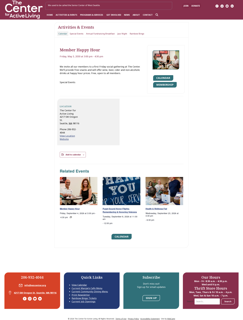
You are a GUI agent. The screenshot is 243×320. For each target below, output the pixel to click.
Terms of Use (120, 318)
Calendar (62, 33)
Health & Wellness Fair (156, 208)
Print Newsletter (81, 294)
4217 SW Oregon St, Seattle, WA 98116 (35, 292)
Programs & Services (92, 14)
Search (190, 301)
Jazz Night (122, 33)
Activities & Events (66, 14)
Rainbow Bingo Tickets (84, 298)
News (127, 14)
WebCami (171, 318)
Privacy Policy (133, 318)
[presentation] (78, 191)
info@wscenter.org (35, 285)
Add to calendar (73, 154)
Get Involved (113, 14)
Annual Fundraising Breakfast (100, 33)
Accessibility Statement (150, 318)
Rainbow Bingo (137, 33)
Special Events (76, 33)
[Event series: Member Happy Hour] (71, 217)
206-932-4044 (32, 277)
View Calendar (79, 284)
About (136, 14)
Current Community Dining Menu (90, 291)
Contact (148, 14)
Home (50, 14)
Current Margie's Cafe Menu (87, 288)
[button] (157, 15)
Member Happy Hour (70, 208)
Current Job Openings (83, 301)
